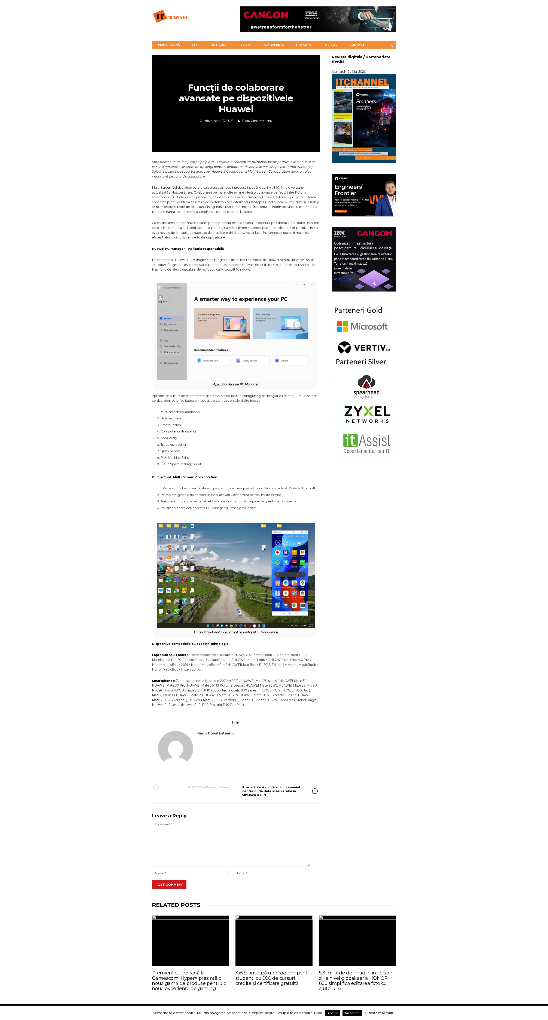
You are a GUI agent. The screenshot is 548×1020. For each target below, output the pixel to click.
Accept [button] (333, 1013)
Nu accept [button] (352, 1013)
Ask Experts (274, 44)
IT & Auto (303, 44)
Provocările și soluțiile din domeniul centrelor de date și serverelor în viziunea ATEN (271, 791)
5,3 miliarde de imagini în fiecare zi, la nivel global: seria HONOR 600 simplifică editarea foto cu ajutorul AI (355, 980)
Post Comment (169, 885)
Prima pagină (169, 44)
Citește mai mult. (379, 1013)
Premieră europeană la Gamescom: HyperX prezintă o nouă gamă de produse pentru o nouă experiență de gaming (189, 980)
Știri (195, 44)
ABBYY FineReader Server (208, 787)
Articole (218, 44)
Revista (245, 44)
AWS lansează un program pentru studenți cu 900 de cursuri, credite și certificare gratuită (273, 978)
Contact (357, 44)
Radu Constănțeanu (257, 121)
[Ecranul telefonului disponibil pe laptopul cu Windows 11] (236, 575)
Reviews (331, 44)
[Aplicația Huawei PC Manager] (236, 331)
